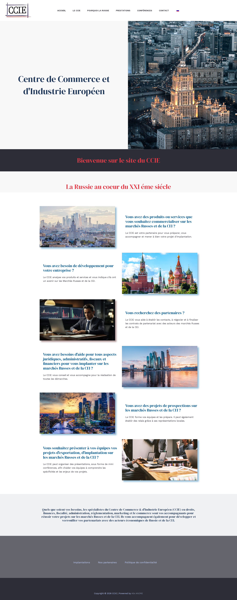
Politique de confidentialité (141, 562)
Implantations (81, 562)
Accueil (61, 10)
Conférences (144, 10)
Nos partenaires (107, 562)
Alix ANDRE (137, 593)
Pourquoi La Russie (98, 10)
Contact (164, 10)
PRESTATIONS (123, 10)
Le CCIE (76, 10)
